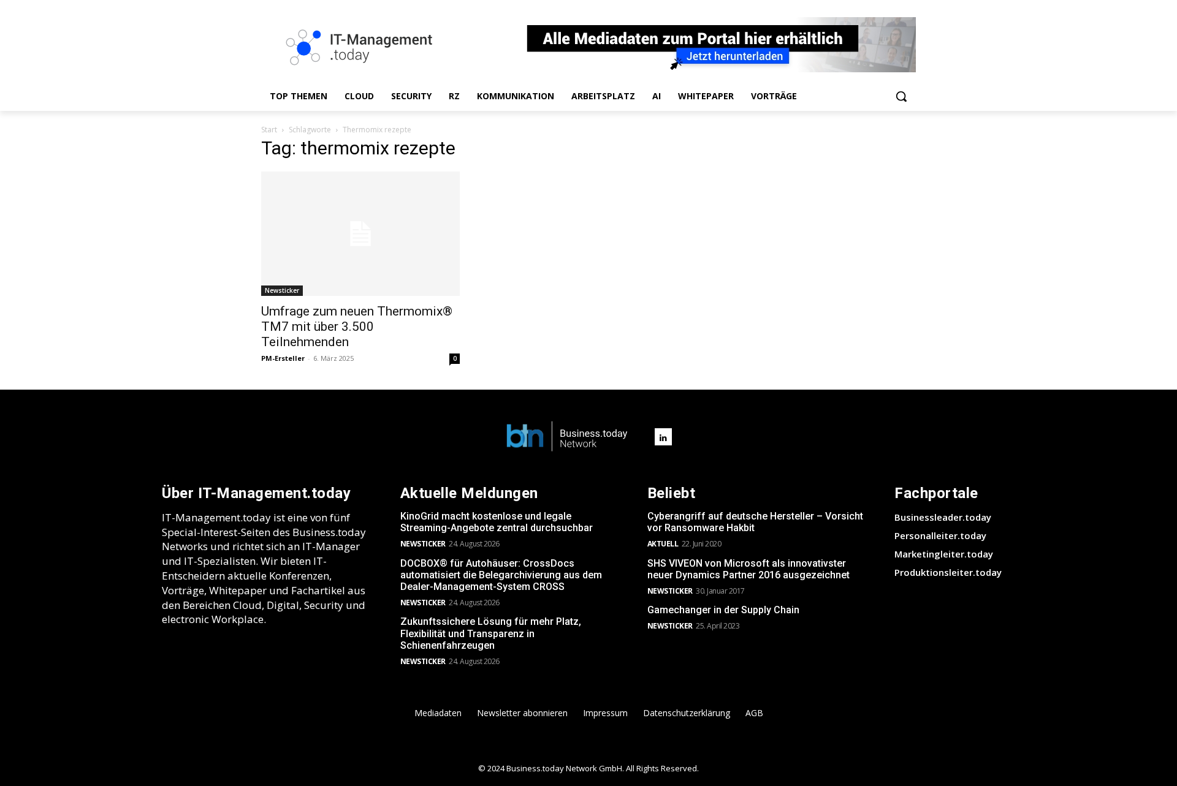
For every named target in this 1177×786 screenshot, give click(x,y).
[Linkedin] (663, 436)
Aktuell (663, 543)
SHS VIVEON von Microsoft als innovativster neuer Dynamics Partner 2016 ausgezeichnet (748, 569)
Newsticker (282, 290)
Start (269, 129)
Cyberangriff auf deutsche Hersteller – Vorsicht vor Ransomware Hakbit (755, 522)
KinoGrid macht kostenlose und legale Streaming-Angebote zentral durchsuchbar (496, 522)
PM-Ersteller (283, 358)
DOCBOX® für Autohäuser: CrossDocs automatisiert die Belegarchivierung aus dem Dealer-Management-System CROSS (501, 574)
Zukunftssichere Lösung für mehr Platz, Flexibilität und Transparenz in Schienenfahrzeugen (490, 633)
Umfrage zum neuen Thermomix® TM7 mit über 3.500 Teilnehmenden (356, 326)
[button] (901, 96)
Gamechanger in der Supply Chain (723, 610)
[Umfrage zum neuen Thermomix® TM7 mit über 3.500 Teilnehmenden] (360, 234)
